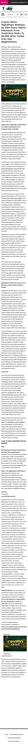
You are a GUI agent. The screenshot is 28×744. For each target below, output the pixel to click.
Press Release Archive (16, 734)
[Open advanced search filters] (21, 14)
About (6, 734)
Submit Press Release (14, 738)
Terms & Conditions (14, 741)
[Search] (18, 14)
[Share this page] (26, 14)
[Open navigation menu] (2, 14)
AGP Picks (4, 2)
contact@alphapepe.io (8, 496)
